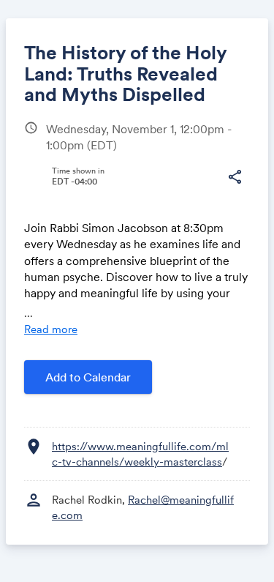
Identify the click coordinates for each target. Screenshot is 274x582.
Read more (50, 329)
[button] (234, 177)
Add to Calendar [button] (88, 377)
